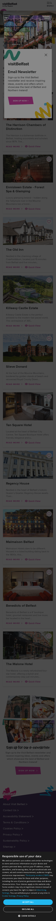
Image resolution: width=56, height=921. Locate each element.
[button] (28, 916)
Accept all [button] (28, 902)
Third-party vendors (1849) (37, 875)
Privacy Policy (23, 896)
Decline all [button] (28, 909)
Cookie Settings (9, 896)
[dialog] (28, 886)
